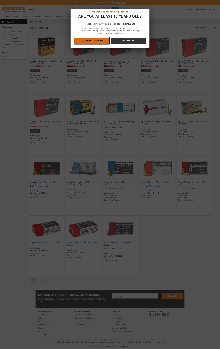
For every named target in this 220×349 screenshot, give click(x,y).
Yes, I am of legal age (91, 40)
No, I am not (128, 40)
